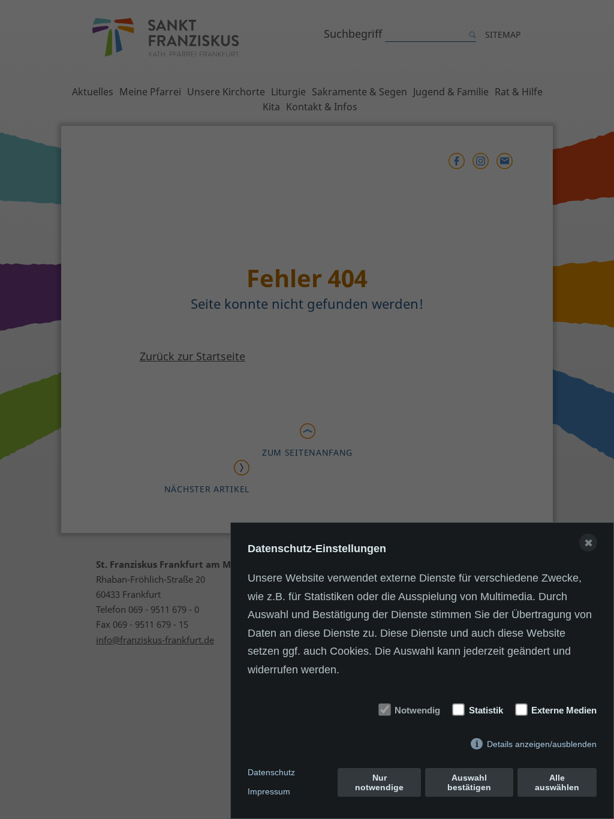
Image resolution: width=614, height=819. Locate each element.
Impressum (269, 791)
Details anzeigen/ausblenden (542, 744)
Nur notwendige (379, 782)
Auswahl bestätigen (469, 782)
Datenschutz (271, 772)
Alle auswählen (557, 782)
